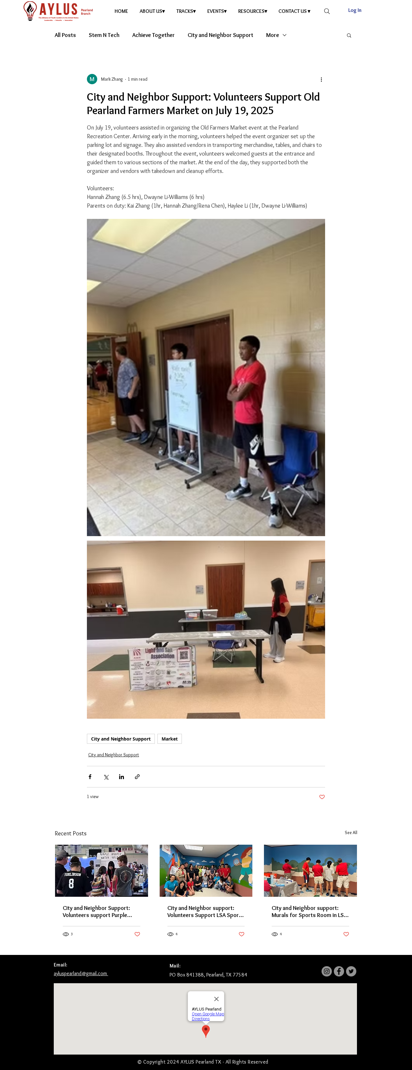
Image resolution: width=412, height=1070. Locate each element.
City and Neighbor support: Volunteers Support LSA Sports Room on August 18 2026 (205, 911)
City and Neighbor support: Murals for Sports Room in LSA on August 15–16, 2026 (309, 911)
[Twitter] (351, 971)
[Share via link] (137, 777)
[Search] (327, 11)
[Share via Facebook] (90, 777)
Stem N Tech (104, 35)
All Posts (65, 35)
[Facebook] (339, 971)
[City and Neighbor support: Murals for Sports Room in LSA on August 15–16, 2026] (310, 871)
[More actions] (321, 79)
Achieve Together (153, 35)
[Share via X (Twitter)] (106, 777)
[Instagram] (327, 971)
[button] (153, 11)
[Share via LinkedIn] (121, 777)
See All (351, 832)
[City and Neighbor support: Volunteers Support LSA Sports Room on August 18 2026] (206, 871)
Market (170, 739)
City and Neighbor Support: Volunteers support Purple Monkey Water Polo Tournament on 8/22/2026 (96, 911)
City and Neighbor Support (220, 35)
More (272, 35)
